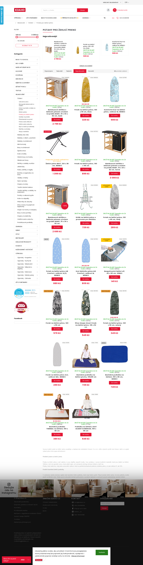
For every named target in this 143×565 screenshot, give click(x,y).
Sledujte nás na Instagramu (9, 490)
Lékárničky (21, 167)
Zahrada (19, 226)
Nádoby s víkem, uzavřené (26, 138)
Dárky (18, 230)
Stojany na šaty (22, 184)
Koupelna (19, 75)
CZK (126, 2)
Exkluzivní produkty (23, 242)
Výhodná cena (23, 102)
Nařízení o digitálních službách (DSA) (27, 513)
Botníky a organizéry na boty (25, 174)
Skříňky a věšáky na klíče (25, 163)
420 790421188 (79, 515)
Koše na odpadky (23, 198)
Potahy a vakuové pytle (25, 195)
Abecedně (91, 71)
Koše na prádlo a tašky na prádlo (27, 108)
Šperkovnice (21, 151)
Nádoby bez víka (23, 135)
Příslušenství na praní (25, 119)
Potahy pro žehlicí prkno (26, 114)
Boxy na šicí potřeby (24, 213)
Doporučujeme (49, 71)
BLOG (44, 511)
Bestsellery (20, 238)
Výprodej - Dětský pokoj (25, 275)
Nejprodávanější (79, 71)
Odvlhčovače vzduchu (25, 219)
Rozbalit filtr (27, 45)
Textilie (18, 91)
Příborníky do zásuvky (24, 202)
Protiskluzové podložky (25, 222)
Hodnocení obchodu (50, 505)
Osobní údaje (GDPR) (21, 516)
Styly (18, 234)
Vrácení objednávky (110, 2)
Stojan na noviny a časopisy (27, 210)
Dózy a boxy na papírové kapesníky (25, 205)
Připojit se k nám (80, 508)
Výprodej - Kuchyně (24, 261)
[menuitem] (19, 18)
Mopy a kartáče (24, 131)
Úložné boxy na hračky (25, 157)
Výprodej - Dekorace (24, 272)
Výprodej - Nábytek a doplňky (24, 268)
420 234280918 (79, 505)
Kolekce (19, 246)
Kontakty (17, 507)
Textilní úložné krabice (25, 187)
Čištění (19, 98)
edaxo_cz (78, 511)
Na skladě (28, 41)
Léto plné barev (21, 282)
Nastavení (39, 560)
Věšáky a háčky (22, 178)
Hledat (82, 10)
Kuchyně (19, 71)
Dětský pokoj (21, 87)
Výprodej (19, 253)
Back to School (22, 60)
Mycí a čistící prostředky (26, 126)
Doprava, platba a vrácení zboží (26, 505)
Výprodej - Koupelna (24, 258)
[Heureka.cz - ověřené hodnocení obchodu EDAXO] (27, 298)
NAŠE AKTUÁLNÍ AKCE (23, 67)
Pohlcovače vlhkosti (25, 122)
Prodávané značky (20, 510)
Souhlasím (102, 552)
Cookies (17, 519)
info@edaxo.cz (79, 502)
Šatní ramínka (22, 181)
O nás (45, 508)
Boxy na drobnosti (23, 147)
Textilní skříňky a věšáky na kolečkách (26, 191)
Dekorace (19, 79)
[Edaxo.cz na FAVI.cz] (21, 313)
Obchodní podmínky (21, 502)
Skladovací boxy (23, 160)
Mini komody (21, 144)
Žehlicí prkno (23, 112)
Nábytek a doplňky (23, 83)
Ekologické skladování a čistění (26, 104)
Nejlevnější (59, 71)
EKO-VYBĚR (19, 63)
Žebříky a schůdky (24, 129)
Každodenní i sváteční (24, 250)
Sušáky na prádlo (24, 117)
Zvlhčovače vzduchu (25, 124)
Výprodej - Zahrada (24, 278)
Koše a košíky (21, 154)
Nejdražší (69, 71)
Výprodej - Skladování (24, 264)
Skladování (20, 94)
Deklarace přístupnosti (22, 522)
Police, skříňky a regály (25, 170)
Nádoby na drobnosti (24, 141)
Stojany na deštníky (24, 216)
